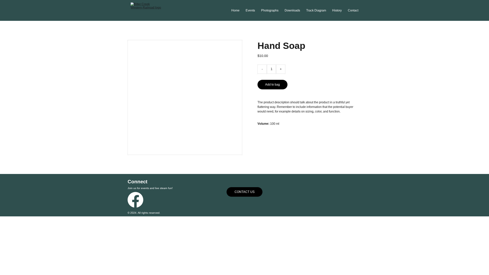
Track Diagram (316, 10)
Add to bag (272, 84)
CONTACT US (245, 191)
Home (235, 10)
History (337, 10)
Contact (353, 10)
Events (250, 10)
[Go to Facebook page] (135, 200)
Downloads (292, 10)
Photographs (270, 10)
